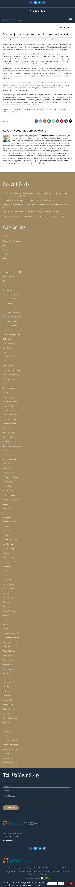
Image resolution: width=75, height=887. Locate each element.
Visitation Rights (8, 758)
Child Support (24, 39)
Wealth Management (10, 762)
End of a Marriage (9, 433)
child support (24, 56)
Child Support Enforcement (12, 308)
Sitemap (65, 867)
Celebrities (6, 285)
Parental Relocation (9, 589)
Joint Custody (7, 517)
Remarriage (7, 678)
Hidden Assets (8, 491)
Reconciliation (8, 669)
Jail (4, 513)
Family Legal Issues (9, 459)
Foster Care (7, 468)
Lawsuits (6, 526)
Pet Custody (7, 624)
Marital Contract (8, 544)
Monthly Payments (9, 562)
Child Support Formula (11, 312)
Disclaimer (45, 867)
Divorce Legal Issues (10, 401)
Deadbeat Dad (8, 366)
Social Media (7, 696)
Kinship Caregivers (9, 522)
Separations (7, 687)
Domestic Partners (9, 419)
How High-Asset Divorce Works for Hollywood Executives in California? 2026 (29, 200)
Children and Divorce (10, 326)
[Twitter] (35, 848)
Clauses (5, 330)
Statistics (6, 713)
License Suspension (10, 539)
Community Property (10, 343)
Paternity (6, 606)
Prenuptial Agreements (11, 642)
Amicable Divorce (9, 254)
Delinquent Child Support (12, 370)
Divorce (5, 392)
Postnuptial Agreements (11, 633)
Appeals (6, 259)
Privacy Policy (55, 867)
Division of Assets (9, 388)
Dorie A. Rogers (9, 39)
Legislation (6, 535)
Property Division (9, 651)
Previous (62, 27)
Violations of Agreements (11, 749)
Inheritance (7, 508)
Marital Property (8, 548)
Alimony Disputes (9, 250)
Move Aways (7, 571)
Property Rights (8, 655)
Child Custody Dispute (10, 294)
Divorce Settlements (10, 415)
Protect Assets (8, 660)
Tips (4, 727)
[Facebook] (31, 848)
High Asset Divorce (9, 495)
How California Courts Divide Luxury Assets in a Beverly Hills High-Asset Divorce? (30, 212)
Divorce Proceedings (10, 410)
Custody (5, 361)
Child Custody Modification (12, 299)
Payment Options (9, 611)
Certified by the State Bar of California (53, 136)
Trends (5, 736)
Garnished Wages (9, 473)
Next (69, 27)
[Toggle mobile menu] (70, 18)
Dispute (5, 384)
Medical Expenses (9, 557)
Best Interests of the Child (12, 272)
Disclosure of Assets (10, 379)
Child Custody (7, 290)
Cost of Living (7, 348)
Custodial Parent (33, 39)
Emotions (6, 428)
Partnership (7, 602)
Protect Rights (7, 664)
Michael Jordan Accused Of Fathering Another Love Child (40, 109)
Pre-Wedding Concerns (11, 638)
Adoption (6, 236)
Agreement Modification (11, 241)
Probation (6, 647)
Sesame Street (8, 691)
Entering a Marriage (9, 437)
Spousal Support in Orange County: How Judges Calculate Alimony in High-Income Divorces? (34, 216)
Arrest (5, 268)
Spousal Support (8, 709)
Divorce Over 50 (8, 406)
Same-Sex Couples (9, 682)
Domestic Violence (9, 424)
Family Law (6, 450)
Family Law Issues (9, 455)
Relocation (6, 673)
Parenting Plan (8, 593)
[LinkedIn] (39, 848)
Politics (5, 629)
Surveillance (7, 722)
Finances (6, 464)
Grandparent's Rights (10, 477)
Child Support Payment (11, 321)
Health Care (7, 486)
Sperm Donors (8, 704)
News (5, 575)
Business (6, 281)
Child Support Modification (12, 317)
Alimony (5, 245)
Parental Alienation (9, 584)
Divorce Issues (8, 397)
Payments (6, 615)
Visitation (6, 754)
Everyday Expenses (55, 39)
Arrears (5, 263)
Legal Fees (6, 531)
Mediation (6, 553)
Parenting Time (8, 597)
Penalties (6, 620)
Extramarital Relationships (12, 446)
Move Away (7, 566)
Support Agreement (10, 718)
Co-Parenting (7, 339)
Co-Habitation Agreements (12, 334)
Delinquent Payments (43, 39)
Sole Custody (7, 700)
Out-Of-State (7, 580)
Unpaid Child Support (10, 745)
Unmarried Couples (10, 740)
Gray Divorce (7, 482)
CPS (4, 352)
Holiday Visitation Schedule (12, 499)
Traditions (6, 731)
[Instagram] (44, 848)
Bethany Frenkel (8, 276)
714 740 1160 (37, 11)
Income (5, 504)
